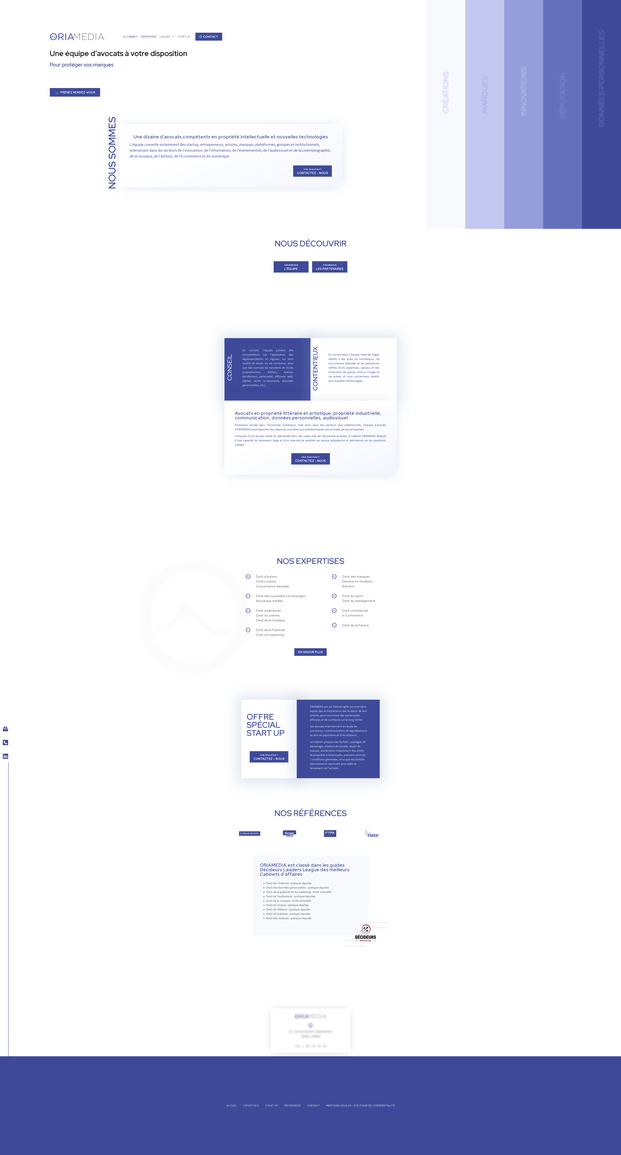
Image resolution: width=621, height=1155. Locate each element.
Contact (313, 1105)
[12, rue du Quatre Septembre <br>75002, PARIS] (310, 1025)
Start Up (271, 1105)
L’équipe (165, 36)
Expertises (149, 36)
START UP (184, 36)
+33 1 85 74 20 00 (311, 1046)
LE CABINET (130, 36)
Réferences (292, 1105)
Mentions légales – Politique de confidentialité (360, 1105)
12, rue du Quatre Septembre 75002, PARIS (310, 1034)
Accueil (231, 1105)
